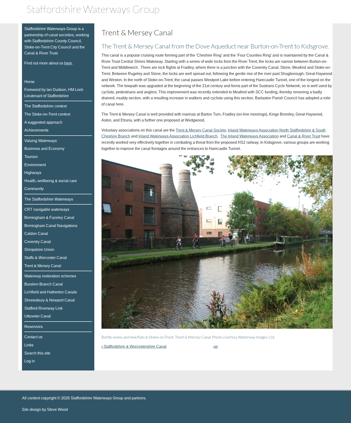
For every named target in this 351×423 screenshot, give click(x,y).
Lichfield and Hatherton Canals (50, 292)
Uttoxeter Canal (37, 316)
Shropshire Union (39, 250)
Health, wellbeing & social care (50, 181)
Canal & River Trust (303, 136)
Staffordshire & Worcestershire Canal (133, 346)
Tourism (31, 157)
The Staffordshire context (45, 106)
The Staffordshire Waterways (48, 199)
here (68, 63)
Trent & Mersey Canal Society (201, 130)
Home (29, 82)
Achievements (36, 130)
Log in (29, 361)
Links (28, 345)
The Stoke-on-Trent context (47, 114)
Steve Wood (59, 409)
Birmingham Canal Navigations (50, 226)
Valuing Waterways (40, 141)
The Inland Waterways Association (249, 136)
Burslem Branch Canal (43, 284)
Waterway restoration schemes (50, 276)
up (215, 346)
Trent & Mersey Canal (42, 266)
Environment (35, 165)
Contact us (33, 337)
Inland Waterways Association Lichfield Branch (178, 136)
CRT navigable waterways (46, 209)
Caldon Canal (36, 234)
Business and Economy (44, 149)
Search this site (37, 353)
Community (34, 189)
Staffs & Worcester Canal (45, 258)
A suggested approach (43, 122)
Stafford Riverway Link (43, 308)
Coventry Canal (37, 242)
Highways (32, 173)
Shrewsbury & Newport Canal (49, 300)
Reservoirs (33, 327)
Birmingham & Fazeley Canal (49, 218)
